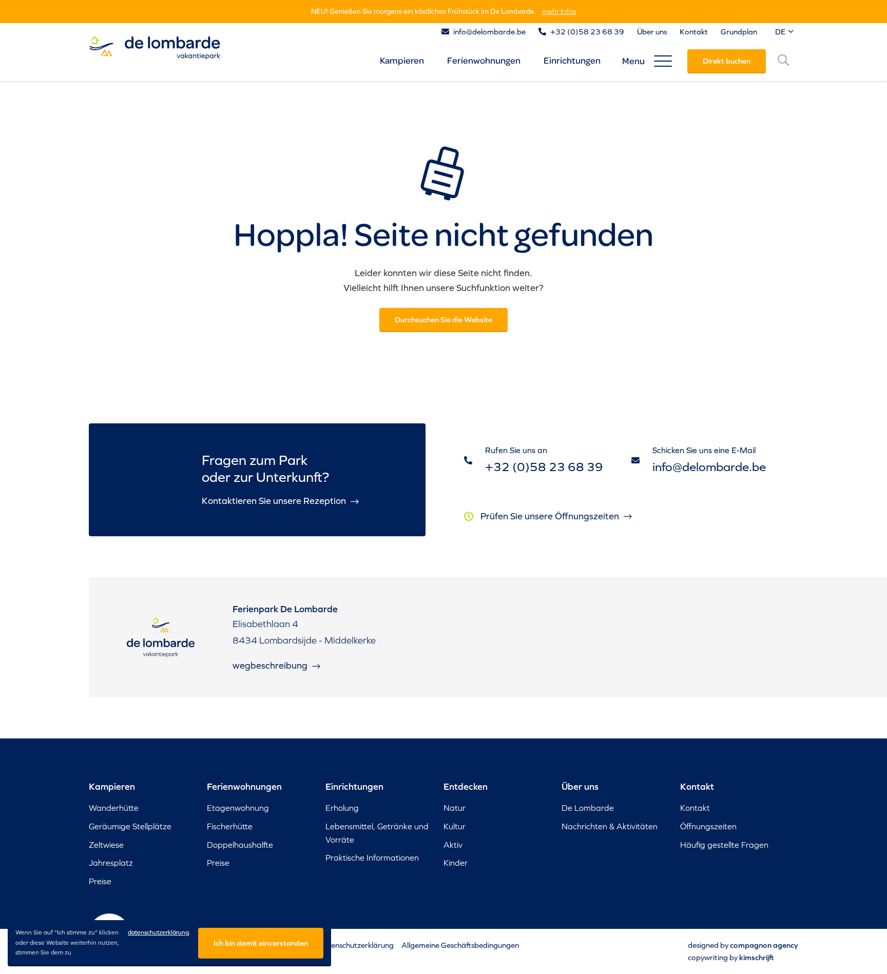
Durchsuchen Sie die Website (443, 319)
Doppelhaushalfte (240, 844)
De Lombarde (588, 807)
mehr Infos (559, 11)
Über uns (652, 31)
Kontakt (694, 31)
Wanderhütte (114, 807)
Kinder (456, 862)
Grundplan (739, 31)
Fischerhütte (230, 826)
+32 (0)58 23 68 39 (587, 31)
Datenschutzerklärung (356, 945)
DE (781, 31)
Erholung (342, 807)
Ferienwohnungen (483, 60)
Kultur (455, 826)
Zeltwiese (106, 844)
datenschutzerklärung (158, 932)
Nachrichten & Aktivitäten (610, 826)
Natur (455, 807)
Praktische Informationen (372, 857)
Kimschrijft (756, 957)
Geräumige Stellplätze (130, 826)
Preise (100, 881)
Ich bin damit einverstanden (261, 943)
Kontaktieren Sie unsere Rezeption (275, 500)
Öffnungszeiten (708, 826)
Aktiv (453, 844)
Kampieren (402, 60)
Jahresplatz (111, 862)
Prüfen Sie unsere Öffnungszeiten (550, 516)
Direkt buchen (726, 60)
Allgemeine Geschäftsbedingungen (460, 945)
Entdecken (466, 786)
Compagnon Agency (764, 945)
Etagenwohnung (238, 807)
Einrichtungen (572, 60)
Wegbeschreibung (271, 665)
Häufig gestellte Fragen (724, 844)
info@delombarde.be (489, 31)
